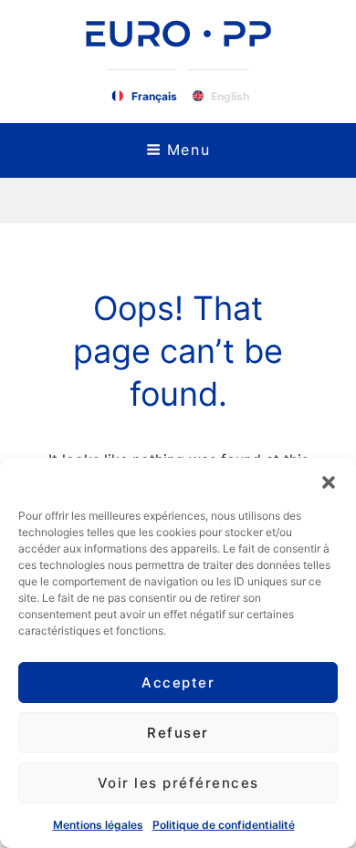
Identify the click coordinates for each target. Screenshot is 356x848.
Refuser (178, 732)
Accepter (178, 682)
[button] (328, 480)
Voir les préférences (178, 782)
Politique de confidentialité (223, 825)
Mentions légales (98, 825)
